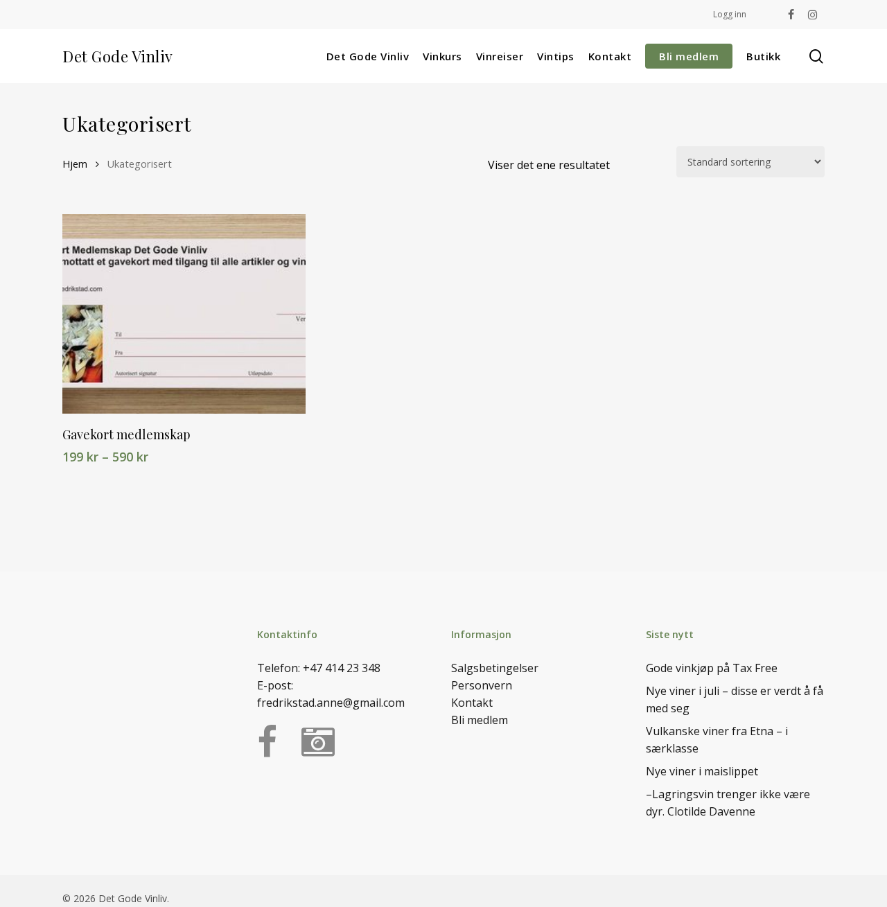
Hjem (74, 163)
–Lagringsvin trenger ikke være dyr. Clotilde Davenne (728, 802)
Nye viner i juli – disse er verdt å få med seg (734, 699)
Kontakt (472, 702)
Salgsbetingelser (494, 668)
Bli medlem (479, 720)
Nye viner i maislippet (702, 771)
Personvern (481, 685)
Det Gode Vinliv (117, 56)
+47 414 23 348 (341, 668)
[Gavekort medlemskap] (184, 314)
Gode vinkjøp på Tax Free (712, 668)
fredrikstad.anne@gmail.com (331, 702)
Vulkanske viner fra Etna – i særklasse (717, 739)
